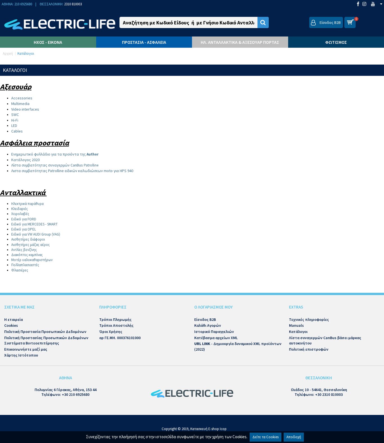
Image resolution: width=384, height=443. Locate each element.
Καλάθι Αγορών (207, 325)
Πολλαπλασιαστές (25, 264)
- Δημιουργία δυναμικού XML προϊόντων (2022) (237, 346)
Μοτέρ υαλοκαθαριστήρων (32, 259)
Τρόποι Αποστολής (116, 325)
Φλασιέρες (19, 270)
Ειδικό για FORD (23, 219)
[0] (350, 22)
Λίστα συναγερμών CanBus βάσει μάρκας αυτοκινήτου (325, 340)
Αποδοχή (293, 437)
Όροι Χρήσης (110, 331)
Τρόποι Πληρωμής (115, 319)
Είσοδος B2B (205, 319)
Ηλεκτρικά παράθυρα (27, 203)
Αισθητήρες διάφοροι (28, 239)
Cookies (11, 325)
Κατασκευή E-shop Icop (208, 428)
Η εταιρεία (13, 319)
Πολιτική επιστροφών (308, 349)
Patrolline (55, 165)
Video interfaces (25, 109)
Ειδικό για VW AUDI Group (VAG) (35, 234)
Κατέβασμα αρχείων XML (216, 337)
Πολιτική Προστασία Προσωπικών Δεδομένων (45, 331)
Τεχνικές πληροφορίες (309, 319)
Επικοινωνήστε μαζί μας (25, 349)
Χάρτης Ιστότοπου (21, 355)
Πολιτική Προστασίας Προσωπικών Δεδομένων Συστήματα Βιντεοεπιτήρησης (46, 340)
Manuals (296, 325)
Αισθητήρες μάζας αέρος (30, 244)
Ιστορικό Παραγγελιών (214, 331)
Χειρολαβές (20, 213)
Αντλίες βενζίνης (24, 249)
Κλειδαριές (19, 208)
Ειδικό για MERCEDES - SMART (34, 224)
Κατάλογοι (298, 331)
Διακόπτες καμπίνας (27, 254)
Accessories (21, 98)
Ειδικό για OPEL (23, 229)
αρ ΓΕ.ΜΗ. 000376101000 (120, 337)
